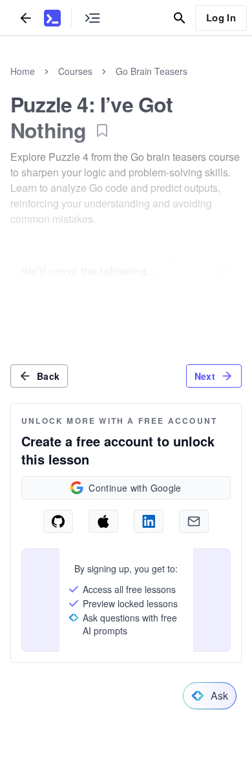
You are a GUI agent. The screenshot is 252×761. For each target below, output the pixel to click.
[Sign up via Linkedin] (148, 521)
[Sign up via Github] (58, 521)
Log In (221, 17)
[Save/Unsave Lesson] (102, 130)
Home (22, 71)
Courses (75, 71)
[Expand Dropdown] (222, 271)
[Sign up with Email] (194, 521)
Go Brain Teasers (151, 71)
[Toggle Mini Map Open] (92, 17)
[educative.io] (52, 18)
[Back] (25, 17)
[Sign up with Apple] (103, 521)
